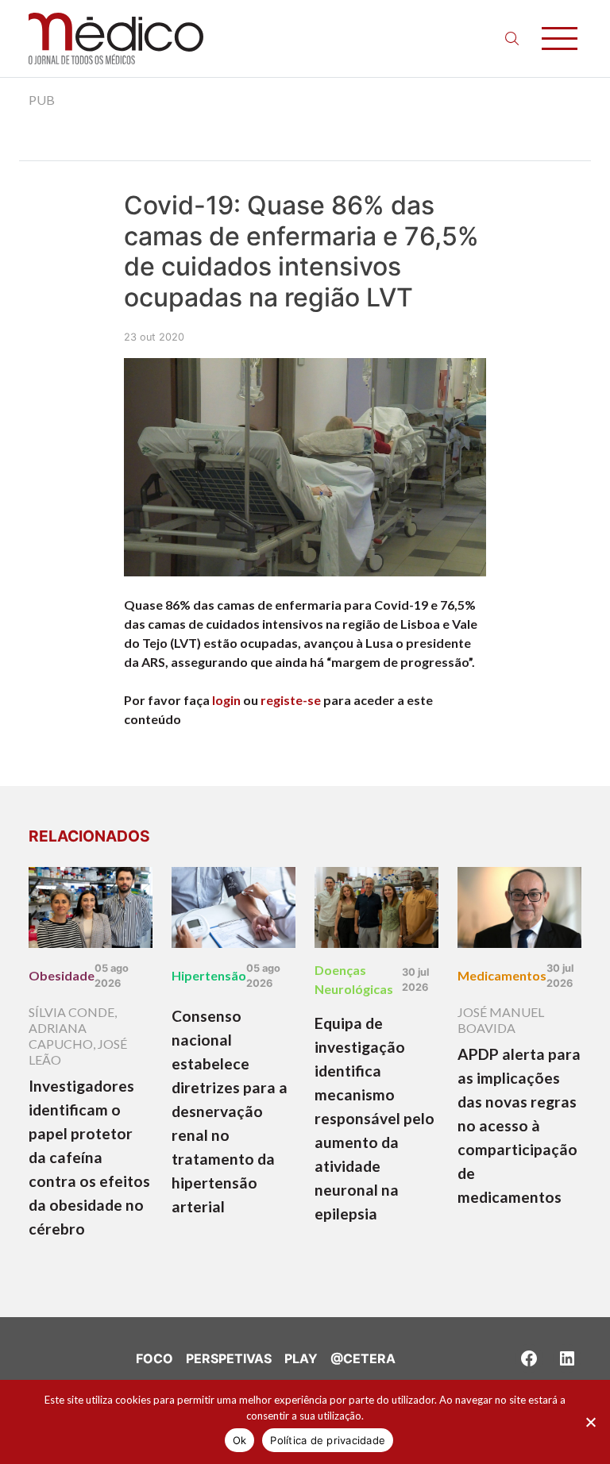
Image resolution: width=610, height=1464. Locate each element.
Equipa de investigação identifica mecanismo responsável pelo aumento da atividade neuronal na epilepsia (374, 1118)
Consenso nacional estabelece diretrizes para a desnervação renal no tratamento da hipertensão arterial (230, 1111)
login (226, 699)
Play (301, 1358)
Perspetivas (229, 1358)
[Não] (590, 1422)
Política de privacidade (327, 1440)
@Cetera (363, 1358)
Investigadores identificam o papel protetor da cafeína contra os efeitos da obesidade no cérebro (89, 1157)
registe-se (291, 699)
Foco (154, 1358)
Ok (240, 1440)
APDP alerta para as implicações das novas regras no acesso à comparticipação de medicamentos (519, 1125)
